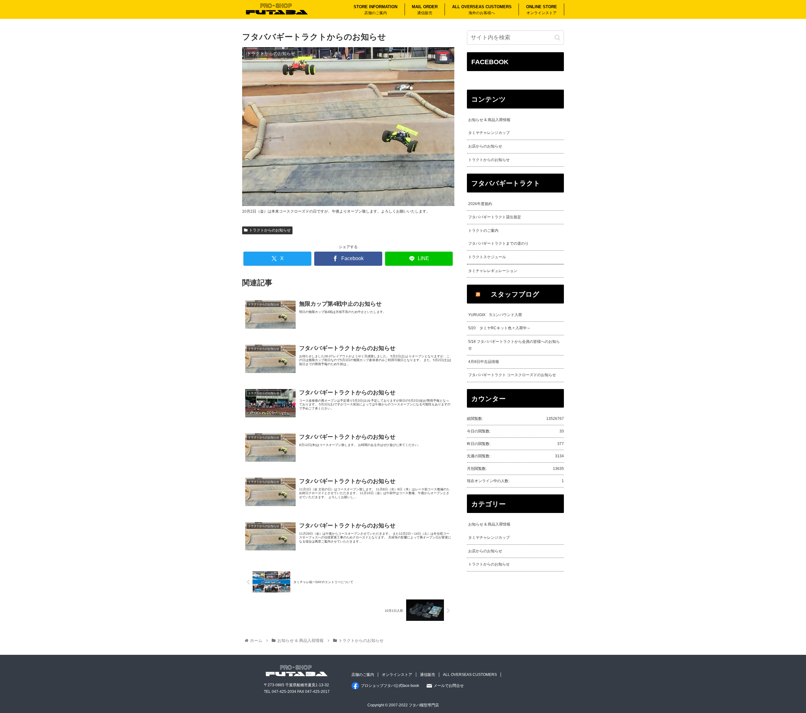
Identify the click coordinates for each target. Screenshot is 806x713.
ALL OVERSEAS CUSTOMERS (470, 674)
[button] (557, 37)
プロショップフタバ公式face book (390, 685)
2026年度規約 (480, 204)
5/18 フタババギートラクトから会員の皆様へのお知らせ (514, 345)
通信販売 (427, 674)
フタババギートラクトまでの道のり (498, 243)
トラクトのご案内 (483, 230)
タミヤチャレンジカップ (489, 133)
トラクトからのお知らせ (270, 230)
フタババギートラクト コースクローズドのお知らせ (512, 375)
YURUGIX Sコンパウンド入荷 (495, 315)
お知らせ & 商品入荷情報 (489, 120)
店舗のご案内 (362, 674)
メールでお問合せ (449, 685)
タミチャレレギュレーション (492, 271)
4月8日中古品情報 (483, 361)
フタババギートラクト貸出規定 (494, 217)
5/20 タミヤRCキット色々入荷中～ (499, 328)
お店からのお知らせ (485, 146)
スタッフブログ (515, 294)
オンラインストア (397, 674)
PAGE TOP (782, 686)
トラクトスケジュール (487, 257)
